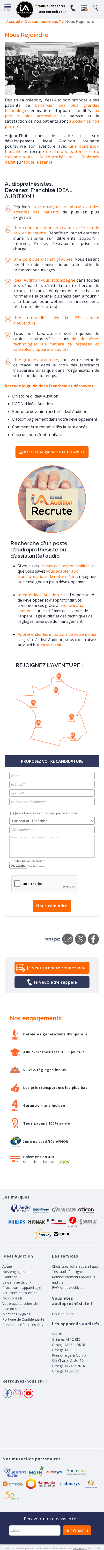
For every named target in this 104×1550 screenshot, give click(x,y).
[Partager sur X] (80, 939)
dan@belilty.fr (80, 1548)
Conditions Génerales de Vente (26, 1324)
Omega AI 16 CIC (65, 1350)
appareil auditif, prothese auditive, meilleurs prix (24, 9)
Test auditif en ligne (67, 1271)
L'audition (10, 1277)
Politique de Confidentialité (23, 1319)
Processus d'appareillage (21, 1287)
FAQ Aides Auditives (67, 1287)
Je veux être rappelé (55, 982)
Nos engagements (16, 1271)
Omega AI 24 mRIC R (68, 1366)
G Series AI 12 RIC (66, 1339)
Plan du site (11, 1308)
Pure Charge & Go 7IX (69, 1355)
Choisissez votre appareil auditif (77, 1266)
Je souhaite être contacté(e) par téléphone (46, 813)
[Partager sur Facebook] (93, 939)
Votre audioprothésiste (20, 1303)
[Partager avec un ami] (68, 939)
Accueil (7, 1266)
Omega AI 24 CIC (65, 1371)
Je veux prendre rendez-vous (57, 967)
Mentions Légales (16, 1314)
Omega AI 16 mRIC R (68, 1344)
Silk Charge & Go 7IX (68, 1360)
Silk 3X (57, 1334)
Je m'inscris (77, 1530)
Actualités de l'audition (19, 1293)
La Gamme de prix (16, 1282)
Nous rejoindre (52, 905)
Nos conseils (12, 1298)
